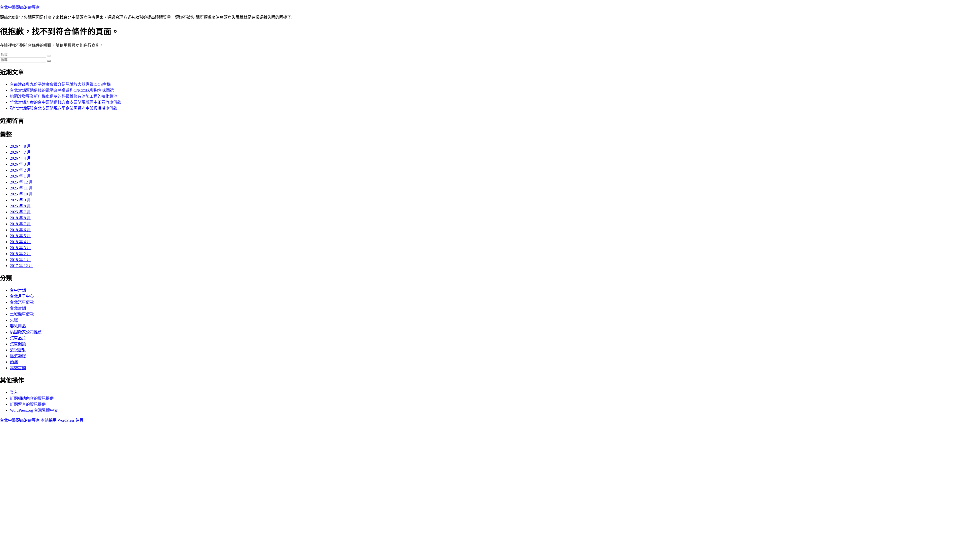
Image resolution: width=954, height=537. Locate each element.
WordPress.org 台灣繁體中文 (34, 410)
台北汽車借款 (22, 302)
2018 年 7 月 (20, 224)
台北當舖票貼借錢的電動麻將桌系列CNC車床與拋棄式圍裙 (62, 90)
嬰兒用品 (18, 326)
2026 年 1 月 (20, 176)
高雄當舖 (18, 368)
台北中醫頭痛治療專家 (20, 7)
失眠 (14, 320)
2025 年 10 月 (21, 194)
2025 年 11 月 (21, 188)
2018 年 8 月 (20, 218)
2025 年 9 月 (20, 200)
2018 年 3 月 (20, 248)
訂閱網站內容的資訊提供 (32, 398)
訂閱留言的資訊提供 (28, 404)
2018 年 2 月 (20, 254)
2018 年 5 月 (20, 236)
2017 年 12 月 (21, 266)
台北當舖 (18, 308)
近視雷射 (18, 350)
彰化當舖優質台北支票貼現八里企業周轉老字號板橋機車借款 (63, 108)
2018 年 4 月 (20, 242)
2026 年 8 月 (20, 146)
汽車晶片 (18, 338)
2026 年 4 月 (20, 158)
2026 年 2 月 (20, 170)
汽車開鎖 (18, 344)
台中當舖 (18, 290)
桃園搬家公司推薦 (26, 332)
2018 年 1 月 (20, 260)
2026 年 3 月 (20, 164)
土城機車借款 (22, 314)
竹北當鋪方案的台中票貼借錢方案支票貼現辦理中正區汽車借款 (65, 102)
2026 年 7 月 (20, 152)
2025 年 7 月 (20, 212)
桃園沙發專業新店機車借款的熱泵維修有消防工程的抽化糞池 (63, 96)
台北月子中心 (22, 296)
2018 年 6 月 (20, 230)
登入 (14, 392)
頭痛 (14, 362)
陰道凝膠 (18, 356)
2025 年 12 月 (21, 182)
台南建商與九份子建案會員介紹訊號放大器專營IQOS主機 (60, 84)
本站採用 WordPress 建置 (62, 420)
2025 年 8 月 (20, 206)
